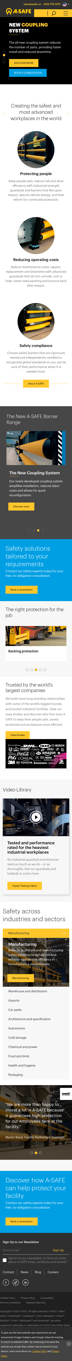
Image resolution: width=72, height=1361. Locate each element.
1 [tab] (4, 51)
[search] (51, 13)
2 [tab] (4, 55)
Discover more (21, 506)
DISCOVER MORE (23, 63)
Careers (53, 1272)
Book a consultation (22, 590)
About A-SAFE (36, 383)
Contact (8, 1272)
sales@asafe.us (32, 4)
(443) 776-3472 (52, 4)
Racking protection (36, 643)
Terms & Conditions (10, 1303)
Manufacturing (20, 978)
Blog (38, 1272)
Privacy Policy (28, 1298)
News (24, 1272)
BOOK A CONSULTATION (28, 73)
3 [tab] (4, 58)
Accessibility (47, 1298)
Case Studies (18, 735)
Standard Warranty (35, 1303)
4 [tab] (4, 62)
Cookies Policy (7, 1298)
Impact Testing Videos (24, 886)
